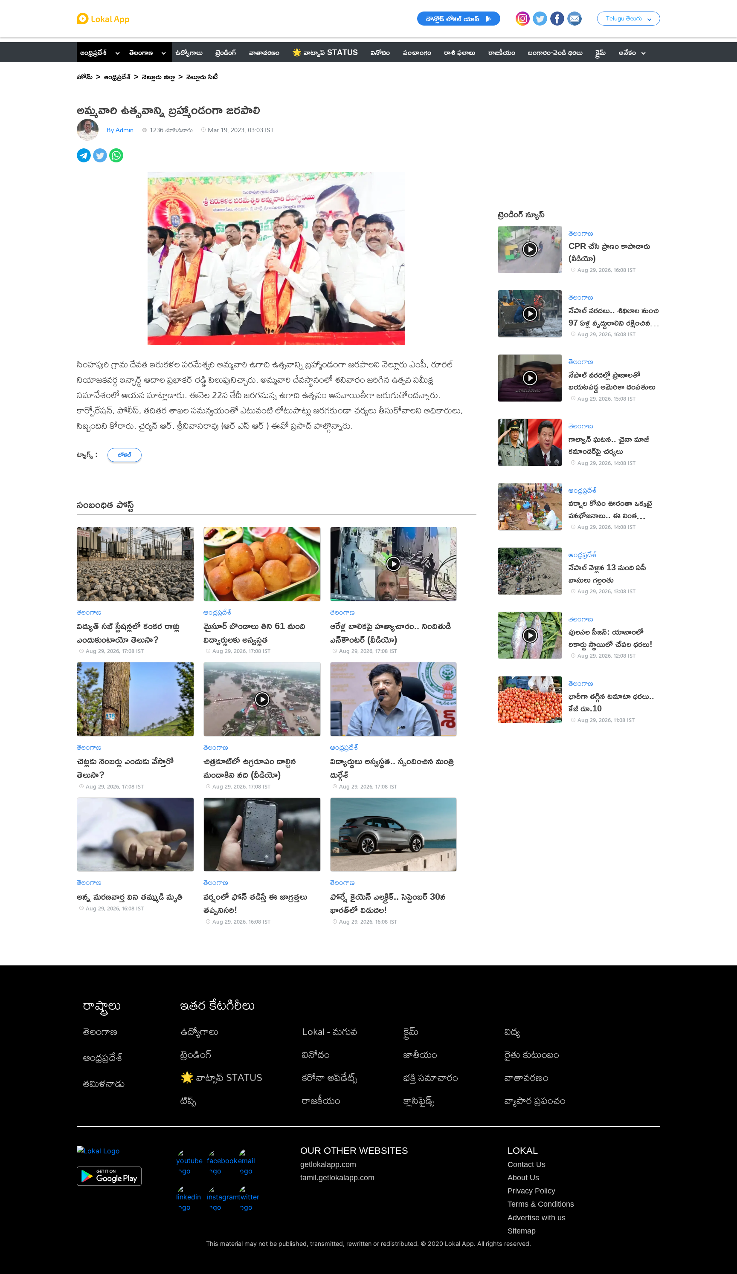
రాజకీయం (321, 1100)
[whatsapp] (117, 160)
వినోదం (316, 1054)
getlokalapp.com (328, 1164)
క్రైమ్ (410, 1031)
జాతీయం (420, 1054)
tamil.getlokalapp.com (337, 1177)
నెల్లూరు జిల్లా (158, 76)
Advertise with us (537, 1217)
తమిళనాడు (104, 1083)
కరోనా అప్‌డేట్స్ (329, 1077)
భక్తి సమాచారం (430, 1077)
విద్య (512, 1031)
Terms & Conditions (541, 1204)
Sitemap (522, 1231)
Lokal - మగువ (329, 1031)
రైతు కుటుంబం (532, 1054)
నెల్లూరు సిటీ (202, 76)
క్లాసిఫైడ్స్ (418, 1100)
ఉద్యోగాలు (199, 1031)
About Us (523, 1177)
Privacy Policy (531, 1191)
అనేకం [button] (627, 52)
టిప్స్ (188, 1100)
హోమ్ (85, 76)
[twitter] (101, 160)
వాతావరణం (526, 1077)
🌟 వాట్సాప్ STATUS (221, 1077)
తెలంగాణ (141, 52)
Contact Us (526, 1164)
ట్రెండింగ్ (196, 1054)
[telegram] (85, 160)
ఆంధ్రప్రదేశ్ (93, 52)
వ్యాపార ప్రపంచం (535, 1100)
